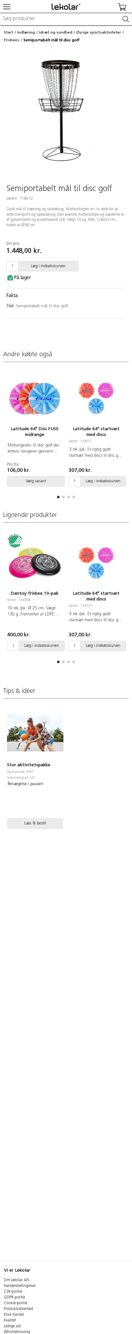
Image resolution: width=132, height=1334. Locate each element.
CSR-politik (13, 1292)
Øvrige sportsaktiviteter (98, 32)
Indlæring (26, 32)
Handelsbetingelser (20, 1286)
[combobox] (66, 19)
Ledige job (12, 1326)
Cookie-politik (16, 1303)
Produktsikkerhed (18, 1309)
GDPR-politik (14, 1297)
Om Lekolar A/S (16, 1280)
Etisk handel (14, 1315)
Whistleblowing (17, 1332)
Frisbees (11, 40)
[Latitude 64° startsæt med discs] (96, 398)
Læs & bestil (35, 823)
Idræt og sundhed (55, 32)
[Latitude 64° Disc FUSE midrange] (34, 398)
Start (8, 32)
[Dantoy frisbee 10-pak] (34, 563)
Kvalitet (10, 1320)
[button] (58, 497)
